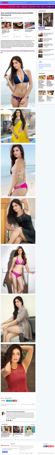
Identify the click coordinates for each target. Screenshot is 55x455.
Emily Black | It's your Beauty (48, 54)
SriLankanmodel (47, 64)
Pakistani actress (7, 11)
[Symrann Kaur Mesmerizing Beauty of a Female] (40, 51)
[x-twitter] (50, 3)
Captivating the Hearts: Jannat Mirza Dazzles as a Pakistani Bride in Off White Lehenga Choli (6, 435)
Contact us (27, 453)
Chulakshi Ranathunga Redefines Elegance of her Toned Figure (48, 45)
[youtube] (53, 3)
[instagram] (51, 3)
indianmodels (41, 66)
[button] (28, 2)
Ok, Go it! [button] (5, 451)
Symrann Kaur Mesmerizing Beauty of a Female (48, 50)
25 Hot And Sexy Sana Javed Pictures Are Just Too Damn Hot (29, 434)
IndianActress (41, 64)
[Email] (16, 401)
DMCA (23, 453)
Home (10, 6)
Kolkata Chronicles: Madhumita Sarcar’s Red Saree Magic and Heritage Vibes (50, 83)
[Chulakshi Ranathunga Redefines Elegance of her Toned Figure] (40, 45)
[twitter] (8, 420)
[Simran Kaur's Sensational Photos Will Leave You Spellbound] (40, 34)
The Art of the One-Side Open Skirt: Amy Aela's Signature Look (47, 39)
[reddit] (53, 446)
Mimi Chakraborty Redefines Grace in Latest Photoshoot (50, 97)
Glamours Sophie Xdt (44, 29)
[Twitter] (9, 401)
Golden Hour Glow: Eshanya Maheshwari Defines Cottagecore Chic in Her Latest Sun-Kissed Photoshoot (41, 84)
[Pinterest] (14, 401)
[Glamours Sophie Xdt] (46, 20)
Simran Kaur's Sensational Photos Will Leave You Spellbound (48, 34)
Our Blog (42, 6)
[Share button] (18, 401)
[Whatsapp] (12, 401)
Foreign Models (24, 6)
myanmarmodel (48, 66)
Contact (47, 6)
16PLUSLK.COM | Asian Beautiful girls (15, 411)
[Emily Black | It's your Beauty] (40, 56)
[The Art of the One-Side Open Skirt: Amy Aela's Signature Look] (40, 40)
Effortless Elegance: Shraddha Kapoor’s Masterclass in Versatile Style (41, 98)
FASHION (38, 6)
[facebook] (48, 3)
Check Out (9, 449)
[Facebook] (7, 401)
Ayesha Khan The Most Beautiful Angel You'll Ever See (18, 434)
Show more (33, 424)
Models (18, 6)
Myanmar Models (31, 6)
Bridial (13, 6)
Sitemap (10, 10)
